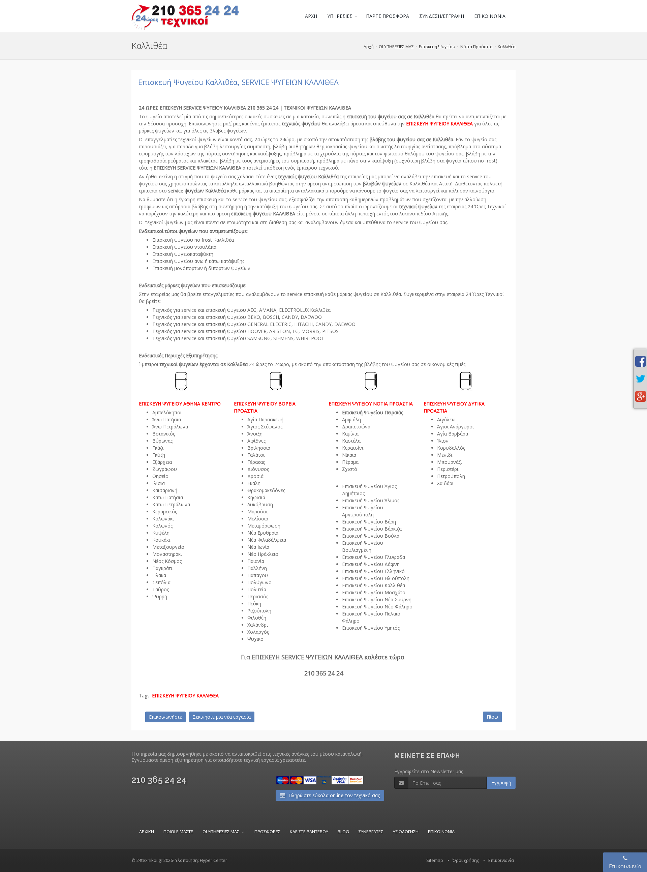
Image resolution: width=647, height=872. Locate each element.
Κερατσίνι (352, 448)
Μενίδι (444, 455)
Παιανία (255, 561)
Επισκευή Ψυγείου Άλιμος (370, 500)
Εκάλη (253, 483)
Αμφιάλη (351, 419)
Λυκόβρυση (260, 504)
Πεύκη (254, 603)
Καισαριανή (164, 490)
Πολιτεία (256, 589)
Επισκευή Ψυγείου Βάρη (369, 521)
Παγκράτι (162, 568)
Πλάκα (159, 575)
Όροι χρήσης (466, 860)
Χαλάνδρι (257, 625)
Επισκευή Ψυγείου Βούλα (370, 536)
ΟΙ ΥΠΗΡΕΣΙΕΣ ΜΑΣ (396, 47)
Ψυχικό (255, 639)
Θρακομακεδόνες (266, 490)
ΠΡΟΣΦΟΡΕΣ (267, 832)
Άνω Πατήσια (166, 419)
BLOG (343, 832)
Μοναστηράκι (167, 554)
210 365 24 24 (158, 780)
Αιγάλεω (446, 419)
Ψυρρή (159, 596)
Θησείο (160, 476)
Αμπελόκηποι (167, 412)
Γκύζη (158, 455)
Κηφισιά (256, 497)
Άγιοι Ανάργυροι (455, 426)
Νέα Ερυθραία (262, 533)
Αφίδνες (256, 441)
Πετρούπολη (451, 476)
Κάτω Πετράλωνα (171, 504)
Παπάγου (257, 575)
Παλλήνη (257, 568)
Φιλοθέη (256, 617)
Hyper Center (213, 860)
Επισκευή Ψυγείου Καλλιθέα (373, 585)
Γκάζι (157, 448)
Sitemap (434, 860)
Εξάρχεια (162, 462)
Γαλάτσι (256, 455)
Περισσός (257, 596)
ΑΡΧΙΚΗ (146, 832)
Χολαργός (258, 632)
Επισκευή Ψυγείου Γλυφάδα (373, 557)
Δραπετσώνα (356, 426)
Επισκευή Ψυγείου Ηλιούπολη (375, 578)
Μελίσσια (257, 518)
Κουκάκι (161, 540)
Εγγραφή (501, 782)
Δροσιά (255, 476)
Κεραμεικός (164, 511)
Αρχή (369, 47)
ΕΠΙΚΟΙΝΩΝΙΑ (489, 16)
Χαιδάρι (445, 483)
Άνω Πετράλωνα (170, 426)
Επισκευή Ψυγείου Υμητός (371, 628)
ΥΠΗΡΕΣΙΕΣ (339, 16)
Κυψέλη (161, 533)
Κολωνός (162, 525)
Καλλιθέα (507, 47)
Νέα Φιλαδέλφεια (266, 540)
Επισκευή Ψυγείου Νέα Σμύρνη (376, 599)
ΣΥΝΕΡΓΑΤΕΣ (371, 832)
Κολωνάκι (163, 518)
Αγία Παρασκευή (265, 419)
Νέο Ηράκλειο (262, 554)
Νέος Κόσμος (167, 561)
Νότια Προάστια (476, 47)
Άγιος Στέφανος (264, 426)
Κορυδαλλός (451, 448)
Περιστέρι (447, 469)
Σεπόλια (161, 582)
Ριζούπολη (259, 610)
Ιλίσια (158, 483)
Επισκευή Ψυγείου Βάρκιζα (372, 528)
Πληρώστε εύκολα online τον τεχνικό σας (333, 795)
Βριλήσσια (258, 448)
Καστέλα (351, 441)
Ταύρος (160, 589)
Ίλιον (443, 441)
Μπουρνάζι (449, 462)
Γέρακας (256, 462)
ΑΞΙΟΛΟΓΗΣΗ (406, 832)
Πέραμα (350, 462)
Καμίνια (350, 433)
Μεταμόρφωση (263, 525)
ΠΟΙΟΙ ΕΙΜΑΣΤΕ (178, 832)
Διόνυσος (258, 469)
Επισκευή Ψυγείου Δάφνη (371, 564)
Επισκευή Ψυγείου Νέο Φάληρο (377, 606)
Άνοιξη (255, 433)
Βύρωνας (162, 441)
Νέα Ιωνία (258, 547)
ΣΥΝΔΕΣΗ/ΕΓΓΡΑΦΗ (441, 16)
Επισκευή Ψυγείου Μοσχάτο (373, 592)
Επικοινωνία (501, 860)
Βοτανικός (163, 433)
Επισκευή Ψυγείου (437, 47)
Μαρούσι (257, 511)
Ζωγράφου (164, 469)
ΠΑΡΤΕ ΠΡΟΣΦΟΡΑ (387, 16)
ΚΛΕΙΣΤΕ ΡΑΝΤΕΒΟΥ (309, 832)
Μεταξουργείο (168, 547)
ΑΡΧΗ (311, 16)
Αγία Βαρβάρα (452, 433)
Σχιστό (349, 469)
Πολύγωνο (259, 582)
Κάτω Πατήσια (167, 497)
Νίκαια (349, 455)
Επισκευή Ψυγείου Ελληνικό (373, 571)
